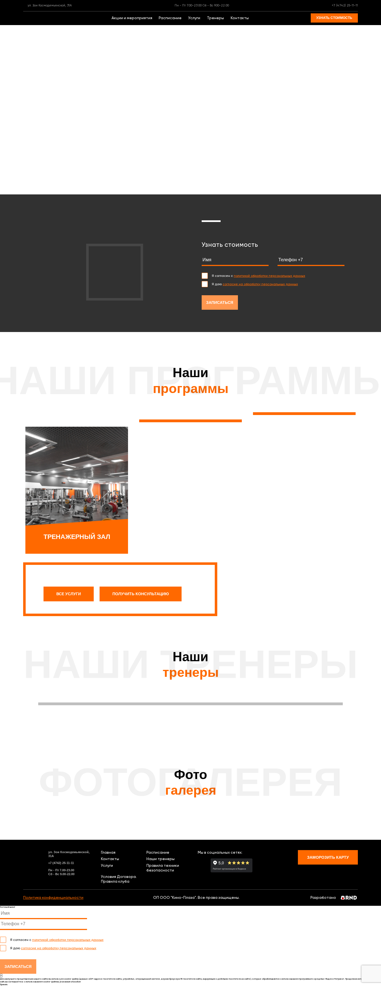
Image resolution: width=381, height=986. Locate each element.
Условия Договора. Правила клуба (119, 879)
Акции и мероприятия (132, 18)
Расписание (170, 18)
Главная (108, 852)
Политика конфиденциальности (53, 897)
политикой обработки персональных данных (269, 276)
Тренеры (215, 18)
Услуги (194, 18)
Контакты (240, 18)
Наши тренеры (160, 858)
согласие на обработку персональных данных (260, 284)
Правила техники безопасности (162, 867)
